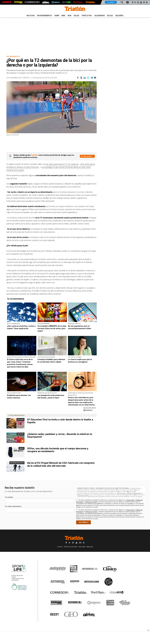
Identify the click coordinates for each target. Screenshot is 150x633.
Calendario (99, 15)
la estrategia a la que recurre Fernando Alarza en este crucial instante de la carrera (48, 169)
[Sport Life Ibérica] (19, 568)
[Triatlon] (75, 9)
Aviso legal (82, 546)
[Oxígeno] (94, 602)
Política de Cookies (83, 495)
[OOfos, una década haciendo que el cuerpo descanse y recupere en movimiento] (15, 452)
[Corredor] (59, 592)
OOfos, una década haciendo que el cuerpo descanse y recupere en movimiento (57, 449)
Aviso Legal (121, 493)
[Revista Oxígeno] (56, 2)
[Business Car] (90, 569)
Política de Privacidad (133, 493)
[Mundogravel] (89, 614)
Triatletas (86, 15)
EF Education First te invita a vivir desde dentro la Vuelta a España (60, 420)
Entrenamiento (44, 15)
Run (69, 15)
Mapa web (89, 546)
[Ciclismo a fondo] (18, 2)
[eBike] (125, 603)
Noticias (31, 15)
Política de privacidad (70, 546)
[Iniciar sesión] (127, 2)
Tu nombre (9, 497)
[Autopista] (58, 568)
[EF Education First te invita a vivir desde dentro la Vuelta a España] (15, 423)
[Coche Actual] (74, 569)
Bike (63, 15)
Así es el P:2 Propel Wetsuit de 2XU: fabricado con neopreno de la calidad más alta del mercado (61, 464)
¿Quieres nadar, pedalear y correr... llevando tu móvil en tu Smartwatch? (59, 435)
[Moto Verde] (75, 581)
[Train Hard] (110, 603)
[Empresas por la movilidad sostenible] (19, 586)
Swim (56, 15)
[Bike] (75, 603)
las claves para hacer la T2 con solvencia (62, 164)
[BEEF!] (54, 614)
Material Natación (17, 463)
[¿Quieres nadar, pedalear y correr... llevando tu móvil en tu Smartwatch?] (15, 438)
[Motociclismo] (92, 581)
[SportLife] (66, 2)
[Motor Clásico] (110, 569)
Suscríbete (111, 2)
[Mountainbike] (7, 2)
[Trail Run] (78, 2)
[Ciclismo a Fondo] (56, 602)
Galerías (119, 15)
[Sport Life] (108, 581)
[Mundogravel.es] (45, 2)
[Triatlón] (90, 2)
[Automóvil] (58, 582)
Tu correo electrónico (13, 506)
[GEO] (71, 614)
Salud (76, 15)
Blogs (110, 15)
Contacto (60, 546)
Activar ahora (86, 156)
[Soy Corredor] (32, 2)
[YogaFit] (116, 592)
